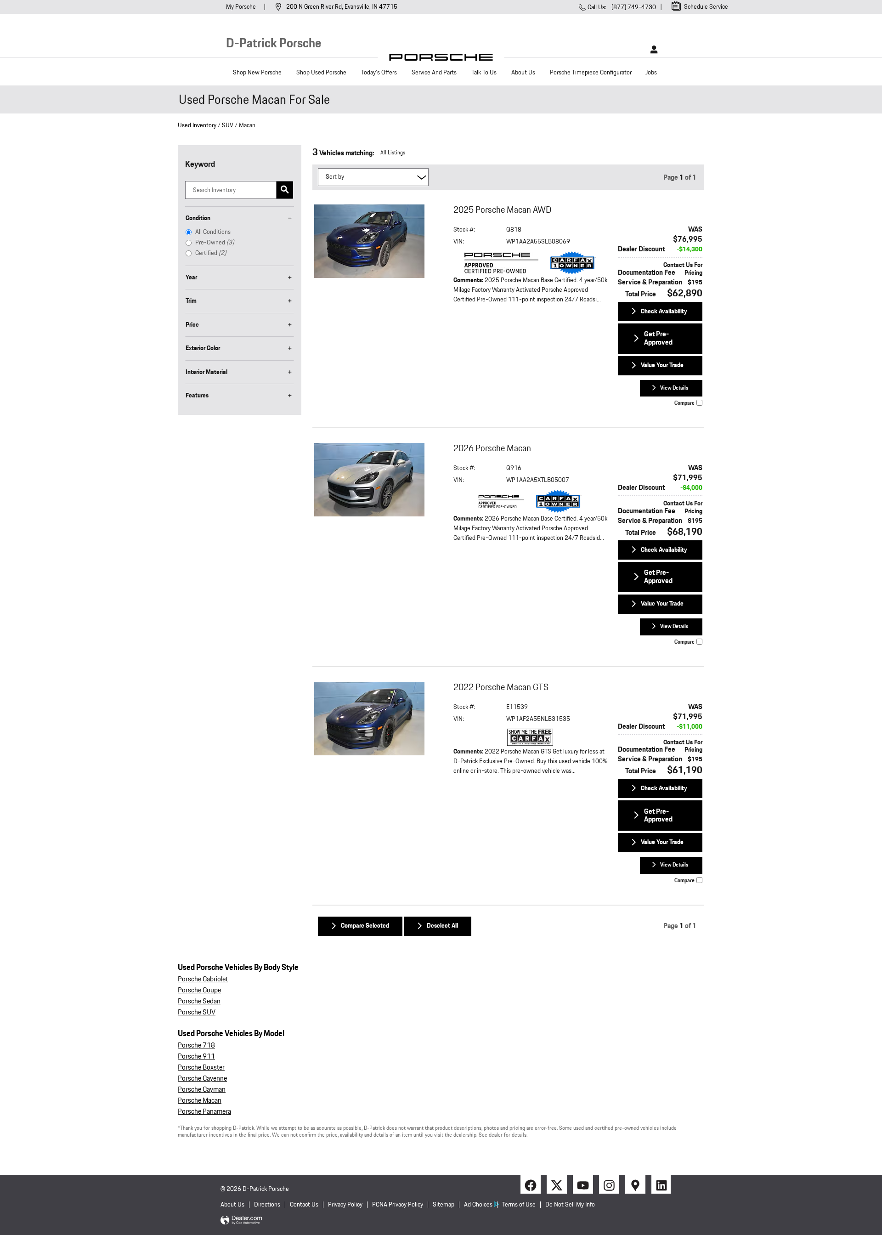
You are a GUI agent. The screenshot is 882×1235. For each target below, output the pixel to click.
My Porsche (241, 6)
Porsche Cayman (202, 1089)
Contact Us (304, 1204)
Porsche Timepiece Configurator (591, 72)
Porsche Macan (199, 1100)
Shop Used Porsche (321, 72)
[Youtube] (582, 1184)
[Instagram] (608, 1184)
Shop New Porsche (257, 72)
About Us (523, 72)
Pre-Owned (214, 242)
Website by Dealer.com (241, 1220)
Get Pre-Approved (658, 338)
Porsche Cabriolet (203, 979)
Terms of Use (519, 1204)
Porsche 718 (196, 1045)
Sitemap (443, 1204)
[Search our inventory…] (284, 189)
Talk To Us (484, 72)
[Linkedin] (660, 1184)
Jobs (651, 72)
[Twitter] (556, 1184)
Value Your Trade (662, 365)
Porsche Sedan (199, 1001)
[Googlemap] (634, 1184)
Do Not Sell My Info (570, 1204)
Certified (210, 253)
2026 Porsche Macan (492, 448)
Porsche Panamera (204, 1111)
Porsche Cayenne (202, 1078)
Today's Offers (379, 72)
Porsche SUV (196, 1012)
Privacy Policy (345, 1204)
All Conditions (213, 232)
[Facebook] (529, 1184)
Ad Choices (478, 1204)
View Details (674, 388)
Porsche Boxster (201, 1067)
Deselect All (442, 925)
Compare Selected (365, 925)
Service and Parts (434, 72)
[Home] (441, 59)
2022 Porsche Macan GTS (500, 687)
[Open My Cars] (652, 49)
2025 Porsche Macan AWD (502, 210)
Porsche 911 (196, 1056)
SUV (227, 125)
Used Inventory (197, 125)
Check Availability (664, 311)
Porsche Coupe (199, 990)
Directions (267, 1204)
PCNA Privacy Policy (397, 1204)
